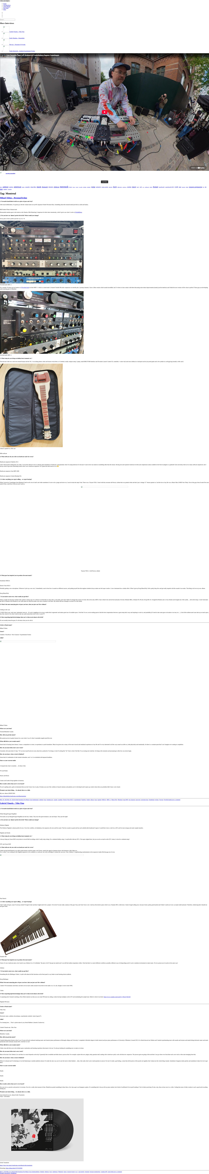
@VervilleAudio (25, 287)
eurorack (64, 186)
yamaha (5, 189)
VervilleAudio (167, 799)
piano (151, 187)
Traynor (161, 799)
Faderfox (83, 799)
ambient (5, 187)
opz (143, 187)
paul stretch (81, 1171)
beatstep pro (50, 799)
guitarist (98, 187)
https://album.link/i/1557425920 (14, 1168)
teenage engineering (195, 187)
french (77, 187)
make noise (119, 187)
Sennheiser (151, 799)
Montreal (120, 799)
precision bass (144, 799)
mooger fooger (71, 1171)
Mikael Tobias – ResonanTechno (13, 198)
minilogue (124, 187)
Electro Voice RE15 (68, 799)
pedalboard (147, 187)
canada (55, 799)
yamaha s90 (104, 1171)
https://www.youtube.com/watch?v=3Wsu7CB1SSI (117, 997)
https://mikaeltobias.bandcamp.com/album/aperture (13, 796)
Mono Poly (114, 799)
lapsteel (99, 799)
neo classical (132, 799)
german (84, 187)
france (74, 187)
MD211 (104, 799)
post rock (138, 799)
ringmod (87, 1171)
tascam (183, 187)
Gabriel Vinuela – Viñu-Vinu (12, 803)
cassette (27, 187)
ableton (38, 1171)
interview (110, 187)
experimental (77, 799)
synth (176, 187)
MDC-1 (109, 799)
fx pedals (80, 187)
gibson (92, 799)
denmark (45, 187)
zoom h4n (110, 1171)
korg (115, 187)
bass (45, 799)
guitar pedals (105, 187)
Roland (155, 187)
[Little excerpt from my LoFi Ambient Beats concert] (104, 178)
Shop (4, 9)
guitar (93, 187)
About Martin (6, 6)
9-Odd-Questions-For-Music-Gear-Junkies (25, 799)
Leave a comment (175, 799)
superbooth (162, 187)
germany (88, 187)
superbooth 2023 (169, 187)
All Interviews (7, 5)
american (17, 187)
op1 (141, 187)
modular (129, 187)
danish (39, 187)
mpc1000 (125, 799)
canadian (60, 799)
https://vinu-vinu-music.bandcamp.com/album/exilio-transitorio (16, 1165)
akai (1, 187)
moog (134, 187)
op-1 (138, 187)
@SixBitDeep (78, 212)
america (11, 187)
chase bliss (33, 187)
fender (70, 187)
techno (187, 187)
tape (180, 187)
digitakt (50, 187)
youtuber (10, 189)
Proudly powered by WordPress (8, 1173)
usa (1, 189)
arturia (23, 187)
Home (4, 3)
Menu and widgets (5, 0)
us (205, 187)
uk (203, 187)
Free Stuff (5, 8)
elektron (56, 187)
